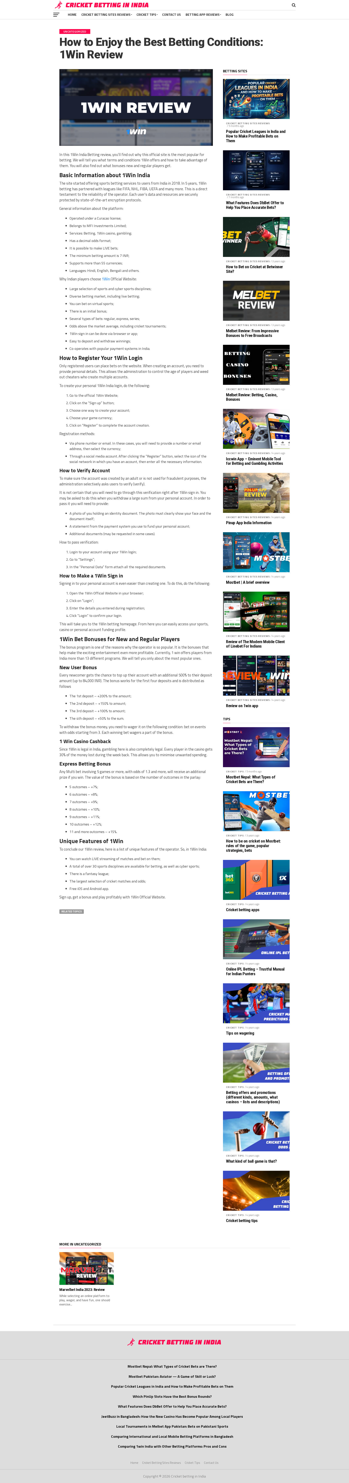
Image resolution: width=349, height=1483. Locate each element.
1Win (106, 279)
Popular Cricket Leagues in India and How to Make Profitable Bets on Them (256, 136)
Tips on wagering (240, 1033)
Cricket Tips (146, 14)
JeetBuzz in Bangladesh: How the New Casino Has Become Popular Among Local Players (172, 1416)
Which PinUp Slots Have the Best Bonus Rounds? (172, 1396)
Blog (229, 14)
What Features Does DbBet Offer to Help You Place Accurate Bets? (255, 205)
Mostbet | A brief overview (247, 582)
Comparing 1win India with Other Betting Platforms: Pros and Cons (172, 1446)
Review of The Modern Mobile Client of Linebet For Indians (255, 644)
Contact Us (171, 14)
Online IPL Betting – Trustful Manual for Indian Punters (255, 971)
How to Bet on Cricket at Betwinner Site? (254, 269)
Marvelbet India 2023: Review (81, 1289)
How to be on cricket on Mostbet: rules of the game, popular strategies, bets (253, 846)
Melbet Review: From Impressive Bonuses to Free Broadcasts (252, 333)
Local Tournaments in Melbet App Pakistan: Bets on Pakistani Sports (172, 1426)
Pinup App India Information (249, 523)
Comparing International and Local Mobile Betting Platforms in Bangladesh (172, 1436)
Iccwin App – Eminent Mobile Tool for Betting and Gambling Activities (254, 461)
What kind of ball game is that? (251, 1161)
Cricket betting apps (243, 910)
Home (72, 14)
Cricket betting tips (242, 1220)
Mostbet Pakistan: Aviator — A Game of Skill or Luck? (172, 1376)
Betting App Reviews (203, 14)
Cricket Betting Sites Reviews (105, 14)
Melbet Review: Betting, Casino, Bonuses (251, 397)
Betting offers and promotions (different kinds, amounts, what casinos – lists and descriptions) (253, 1097)
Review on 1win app (242, 706)
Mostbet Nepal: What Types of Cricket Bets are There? (250, 779)
